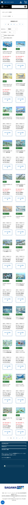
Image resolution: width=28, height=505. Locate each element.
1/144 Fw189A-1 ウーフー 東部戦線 (20, 185)
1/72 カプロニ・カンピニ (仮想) (20, 418)
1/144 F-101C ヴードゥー (7, 217)
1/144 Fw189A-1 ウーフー (7, 185)
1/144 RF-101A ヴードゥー (20, 217)
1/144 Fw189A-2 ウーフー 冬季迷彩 (20, 151)
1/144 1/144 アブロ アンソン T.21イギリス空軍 (20, 53)
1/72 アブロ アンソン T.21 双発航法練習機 (7, 352)
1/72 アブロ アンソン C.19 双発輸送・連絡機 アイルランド (20, 285)
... (16, 24)
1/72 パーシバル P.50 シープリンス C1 (20, 386)
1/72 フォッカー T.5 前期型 (7, 418)
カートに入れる (7, 66)
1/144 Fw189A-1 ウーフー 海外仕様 (7, 151)
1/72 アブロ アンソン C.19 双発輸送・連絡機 (20, 318)
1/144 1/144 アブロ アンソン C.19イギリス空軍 (7, 53)
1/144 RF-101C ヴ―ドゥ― (20, 250)
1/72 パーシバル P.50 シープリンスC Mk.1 (20, 352)
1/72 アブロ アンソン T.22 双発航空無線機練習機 (7, 318)
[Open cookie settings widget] (3, 502)
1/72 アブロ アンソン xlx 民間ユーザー (7, 250)
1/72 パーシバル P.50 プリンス (6, 385)
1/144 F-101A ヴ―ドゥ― (7, 284)
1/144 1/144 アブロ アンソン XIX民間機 (20, 84)
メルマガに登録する (6, 457)
